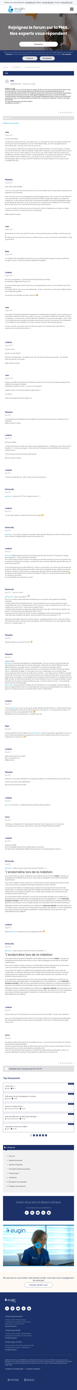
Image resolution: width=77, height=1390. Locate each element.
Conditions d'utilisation (33, 1369)
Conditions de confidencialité (14, 1369)
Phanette (9, 180)
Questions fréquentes (15, 1164)
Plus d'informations (11, 1326)
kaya (7, 251)
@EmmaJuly (13, 932)
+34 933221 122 (30, 3)
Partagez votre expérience (16, 1186)
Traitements (11, 1177)
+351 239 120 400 (66, 3)
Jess (7, 132)
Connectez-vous (14, 1069)
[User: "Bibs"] (7, 81)
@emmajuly (9, 685)
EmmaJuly (9, 489)
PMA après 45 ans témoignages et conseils (20, 1096)
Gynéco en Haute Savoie (14, 1106)
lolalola (8, 272)
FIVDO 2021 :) (10, 1086)
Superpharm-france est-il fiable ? (16, 1127)
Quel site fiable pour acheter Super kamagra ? (21, 1116)
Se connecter (47, 58)
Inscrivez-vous (27, 1069)
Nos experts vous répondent (16, 1182)
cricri (7, 817)
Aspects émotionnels (14, 1160)
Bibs (12, 81)
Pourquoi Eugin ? (13, 1173)
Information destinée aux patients (18, 1169)
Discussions (38, 44)
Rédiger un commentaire (11, 123)
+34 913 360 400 (47, 3)
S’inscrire (30, 58)
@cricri (7, 805)
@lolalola (8, 496)
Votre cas (10, 1156)
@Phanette (9, 556)
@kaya (7, 669)
